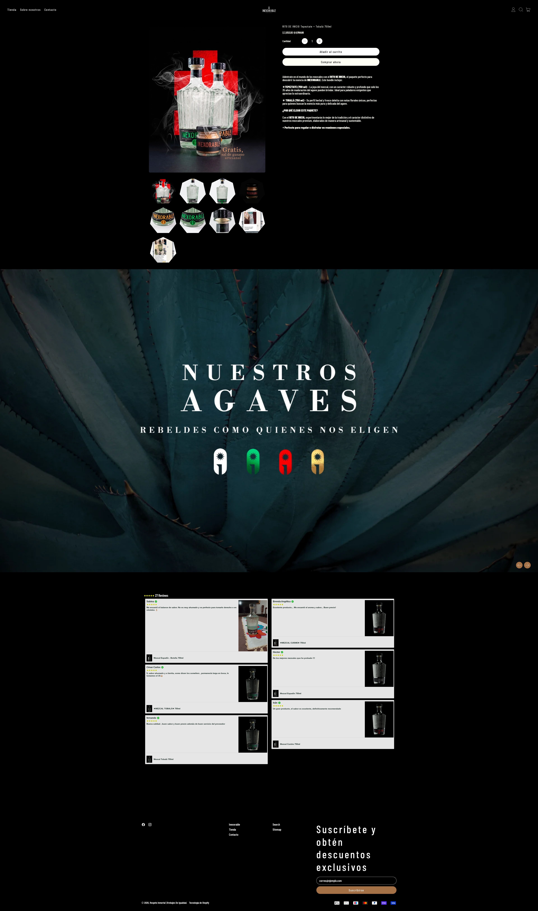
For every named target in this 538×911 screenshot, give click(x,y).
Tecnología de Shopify (199, 902)
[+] (319, 41)
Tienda (12, 9)
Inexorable (234, 824)
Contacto (50, 9)
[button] (520, 9)
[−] (305, 41)
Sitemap (277, 829)
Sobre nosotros (30, 9)
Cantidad (286, 41)
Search (276, 824)
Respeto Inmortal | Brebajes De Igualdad (168, 902)
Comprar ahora (331, 62)
